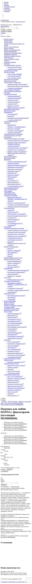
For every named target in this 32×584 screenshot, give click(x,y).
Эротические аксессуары (11, 363)
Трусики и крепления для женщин (18, 206)
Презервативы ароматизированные (18, 118)
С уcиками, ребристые (15, 120)
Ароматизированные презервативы (18, 270)
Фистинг (6, 60)
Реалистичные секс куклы (16, 279)
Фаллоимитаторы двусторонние (13, 134)
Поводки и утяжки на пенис (12, 56)
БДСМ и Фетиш (8, 39)
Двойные (11, 178)
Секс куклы (7, 277)
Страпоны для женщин (11, 195)
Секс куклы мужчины (10, 189)
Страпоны (7, 123)
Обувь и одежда (8, 360)
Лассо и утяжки (13, 265)
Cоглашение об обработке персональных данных (15, 582)
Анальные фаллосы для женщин (18, 148)
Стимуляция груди (9, 192)
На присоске (12, 217)
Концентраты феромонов (15, 353)
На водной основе (14, 325)
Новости (6, 5)
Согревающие (12, 330)
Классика (11, 116)
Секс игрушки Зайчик (14, 76)
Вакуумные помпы (9, 158)
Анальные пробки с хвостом (12, 65)
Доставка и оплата (9, 6)
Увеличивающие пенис (15, 332)
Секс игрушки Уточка (14, 78)
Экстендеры (11, 299)
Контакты (7, 11)
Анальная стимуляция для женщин (14, 138)
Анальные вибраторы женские (17, 161)
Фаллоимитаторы (9, 208)
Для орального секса (14, 321)
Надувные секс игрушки (11, 79)
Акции (6, 3)
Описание (6, 486)
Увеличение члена (9, 293)
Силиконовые (12, 329)
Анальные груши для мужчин (17, 232)
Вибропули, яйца (13, 175)
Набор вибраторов (13, 182)
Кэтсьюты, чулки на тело (16, 384)
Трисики (11, 393)
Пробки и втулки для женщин (17, 151)
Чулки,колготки (13, 395)
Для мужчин (7, 227)
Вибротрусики (12, 177)
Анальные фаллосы (14, 102)
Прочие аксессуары (14, 371)
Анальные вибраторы (14, 98)
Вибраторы (7, 159)
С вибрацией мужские (15, 238)
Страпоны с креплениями (16, 130)
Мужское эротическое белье (16, 388)
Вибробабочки (12, 173)
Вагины (11, 248)
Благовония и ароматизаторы (17, 343)
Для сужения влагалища (15, 323)
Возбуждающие (13, 317)
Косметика (7, 340)
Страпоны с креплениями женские (18, 204)
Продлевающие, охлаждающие (17, 327)
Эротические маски (14, 373)
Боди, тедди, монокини (15, 376)
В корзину (3, 485)
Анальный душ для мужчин (16, 234)
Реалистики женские (14, 184)
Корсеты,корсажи (13, 382)
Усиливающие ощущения (16, 336)
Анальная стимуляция (10, 94)
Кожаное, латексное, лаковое (17, 378)
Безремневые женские (15, 197)
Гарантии (7, 8)
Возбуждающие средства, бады (13, 258)
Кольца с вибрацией (14, 263)
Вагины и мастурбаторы (11, 246)
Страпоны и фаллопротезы (12, 281)
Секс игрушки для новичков (12, 82)
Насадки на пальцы (9, 110)
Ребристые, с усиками (15, 276)
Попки (10, 254)
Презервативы (8, 112)
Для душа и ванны (13, 345)
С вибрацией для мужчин (15, 288)
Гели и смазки (8, 311)
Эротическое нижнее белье (12, 374)
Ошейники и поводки (10, 54)
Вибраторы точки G (14, 171)
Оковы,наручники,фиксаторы (13, 53)
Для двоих (7, 93)
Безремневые (12, 125)
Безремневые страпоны (15, 283)
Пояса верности (8, 57)
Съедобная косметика (15, 357)
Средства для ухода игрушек (16, 355)
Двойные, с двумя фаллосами (17, 127)
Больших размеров (14, 163)
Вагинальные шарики (10, 156)
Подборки (7, 63)
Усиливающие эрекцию (15, 338)
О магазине (7, 9)
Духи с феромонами (14, 349)
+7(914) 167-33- (19, 21)
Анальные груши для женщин (17, 142)
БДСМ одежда (8, 42)
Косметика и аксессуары (11, 310)
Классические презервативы (16, 272)
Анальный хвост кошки (15, 69)
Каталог (6, 2)
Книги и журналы (9, 302)
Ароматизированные (15, 313)
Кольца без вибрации (15, 261)
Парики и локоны (13, 367)
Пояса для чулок (13, 392)
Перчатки (11, 369)
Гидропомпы (12, 297)
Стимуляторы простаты (15, 240)
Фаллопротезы (12, 292)
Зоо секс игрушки (9, 72)
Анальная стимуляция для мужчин (14, 228)
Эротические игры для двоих (12, 135)
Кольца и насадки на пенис (12, 259)
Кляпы (6, 45)
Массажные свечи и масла (11, 109)
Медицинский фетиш (10, 51)
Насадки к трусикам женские (17, 203)
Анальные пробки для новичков (17, 84)
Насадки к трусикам (14, 128)
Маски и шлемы (8, 48)
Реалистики (12, 221)
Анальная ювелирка (14, 96)
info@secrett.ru (5, 26)
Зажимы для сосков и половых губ (14, 43)
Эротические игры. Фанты (12, 308)
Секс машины (8, 191)
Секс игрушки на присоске (12, 89)
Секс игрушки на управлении (13, 91)
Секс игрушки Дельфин (15, 74)
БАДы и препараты (14, 342)
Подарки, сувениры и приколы (13, 305)
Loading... (3, 33)
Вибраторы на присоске (15, 169)
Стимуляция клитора (10, 194)
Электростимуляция (10, 62)
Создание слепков (9, 307)
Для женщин (8, 137)
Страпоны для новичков (15, 88)
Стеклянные (12, 225)
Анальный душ (13, 104)
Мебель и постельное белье (12, 50)
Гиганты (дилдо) (13, 212)
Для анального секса (14, 319)
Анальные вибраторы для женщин (18, 140)
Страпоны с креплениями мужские (18, 290)
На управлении (13, 180)
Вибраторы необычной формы (17, 165)
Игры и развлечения (10, 301)
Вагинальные (12, 315)
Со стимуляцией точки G (15, 223)
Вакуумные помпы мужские (16, 295)
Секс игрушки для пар (10, 121)
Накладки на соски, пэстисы (16, 365)
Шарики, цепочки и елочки (16, 107)
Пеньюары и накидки (14, 390)
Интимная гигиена (14, 351)
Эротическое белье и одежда (12, 358)
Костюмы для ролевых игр (16, 362)
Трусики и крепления (14, 132)
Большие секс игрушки (11, 70)
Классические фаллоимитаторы (18, 216)
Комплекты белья (13, 380)
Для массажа (12, 347)
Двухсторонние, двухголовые (17, 214)
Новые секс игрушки (10, 81)
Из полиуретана (13, 114)
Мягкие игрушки (9, 304)
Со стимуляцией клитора (16, 186)
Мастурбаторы (13, 252)
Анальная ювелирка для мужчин (18, 230)
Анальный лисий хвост (15, 67)
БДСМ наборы (8, 40)
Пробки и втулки (13, 106)
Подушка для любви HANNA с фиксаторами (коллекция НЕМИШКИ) (12, 403)
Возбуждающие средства (11, 188)
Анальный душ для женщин (16, 149)
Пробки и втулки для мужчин (17, 236)
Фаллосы (11, 241)
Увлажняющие (13, 334)
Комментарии (15, 486)
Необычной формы (14, 219)
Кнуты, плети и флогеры (11, 47)
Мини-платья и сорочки (15, 386)
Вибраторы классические (16, 167)
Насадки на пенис (14, 267)
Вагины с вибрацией (14, 250)
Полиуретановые (13, 274)
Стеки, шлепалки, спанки (11, 59)
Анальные (11, 210)
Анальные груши (13, 100)
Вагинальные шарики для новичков (18, 86)
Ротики (10, 256)
